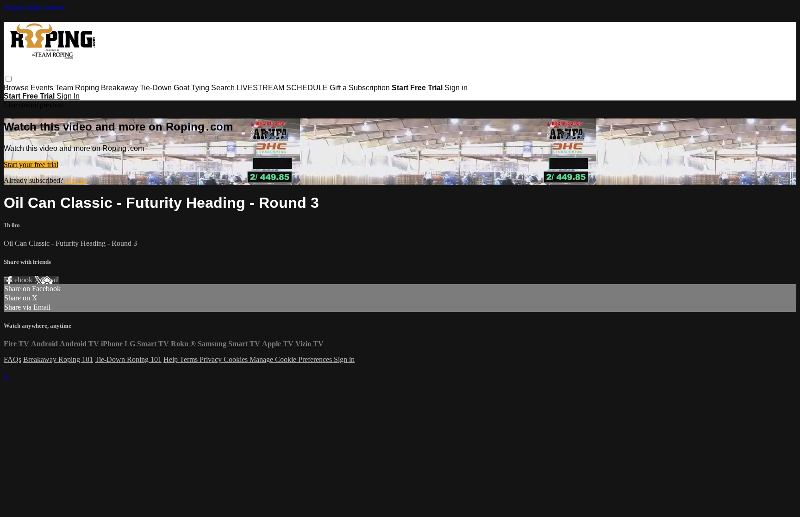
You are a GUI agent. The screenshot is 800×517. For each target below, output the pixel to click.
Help (171, 359)
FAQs (12, 359)
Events (43, 88)
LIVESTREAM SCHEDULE (282, 88)
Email (50, 280)
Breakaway (120, 88)
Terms (190, 359)
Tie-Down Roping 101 (128, 359)
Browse (17, 88)
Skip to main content (34, 8)
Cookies (237, 359)
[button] (9, 79)
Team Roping (78, 88)
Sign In (68, 96)
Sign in (456, 88)
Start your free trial (31, 164)
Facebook (19, 280)
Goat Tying (192, 88)
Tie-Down (157, 88)
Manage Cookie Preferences (292, 359)
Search (224, 88)
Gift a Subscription (360, 88)
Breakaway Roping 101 (58, 359)
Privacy (212, 359)
